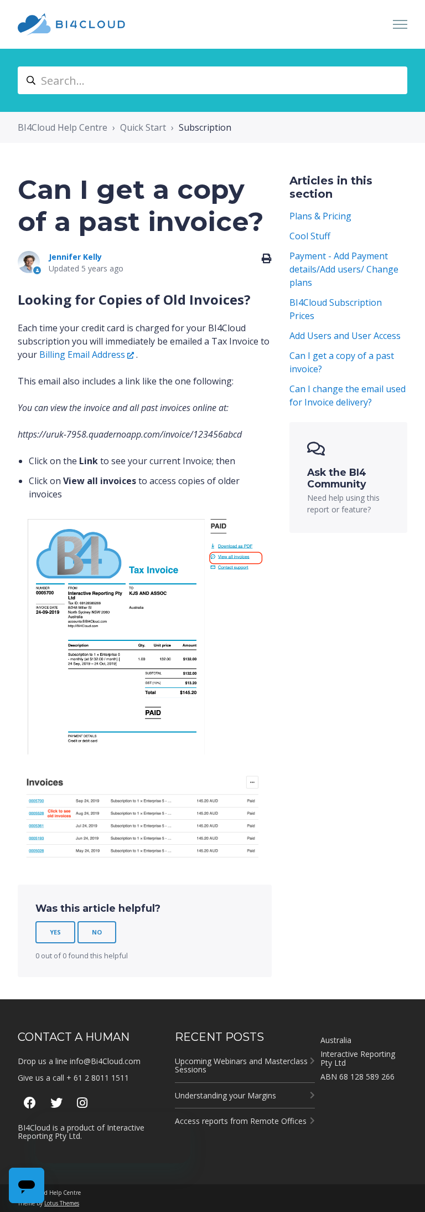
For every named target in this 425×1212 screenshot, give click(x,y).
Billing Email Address (82, 354)
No (97, 932)
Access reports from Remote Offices (241, 1121)
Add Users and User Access (345, 336)
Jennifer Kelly (75, 256)
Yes (55, 932)
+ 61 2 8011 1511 (97, 1077)
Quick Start (143, 127)
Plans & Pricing (320, 216)
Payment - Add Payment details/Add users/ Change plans (343, 269)
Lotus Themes (61, 1203)
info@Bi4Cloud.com (105, 1061)
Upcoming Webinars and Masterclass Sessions (241, 1065)
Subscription (205, 127)
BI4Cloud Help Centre (62, 127)
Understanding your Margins (225, 1095)
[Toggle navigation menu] (400, 24)
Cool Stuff (309, 236)
